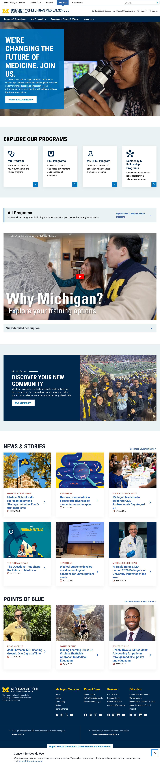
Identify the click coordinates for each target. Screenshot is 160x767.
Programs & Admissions (139, 694)
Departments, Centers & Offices (142, 702)
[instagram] (61, 715)
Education (63, 2)
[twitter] (66, 715)
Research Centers (114, 702)
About (58, 694)
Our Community (135, 698)
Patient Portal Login (92, 702)
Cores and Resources (116, 705)
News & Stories (62, 709)
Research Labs (113, 698)
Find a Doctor (89, 694)
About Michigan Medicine (14, 2)
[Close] (154, 752)
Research (49, 2)
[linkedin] (118, 715)
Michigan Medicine (67, 689)
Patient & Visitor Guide (93, 698)
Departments (77, 2)
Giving (58, 705)
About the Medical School (140, 705)
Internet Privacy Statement (29, 761)
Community (60, 702)
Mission (59, 698)
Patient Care (35, 2)
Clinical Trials (112, 694)
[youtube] (71, 715)
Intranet (132, 709)
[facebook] (57, 715)
